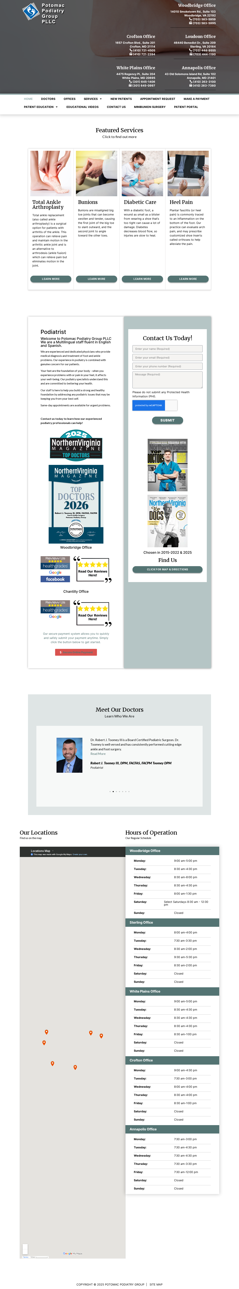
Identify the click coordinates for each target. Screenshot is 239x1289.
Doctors (48, 99)
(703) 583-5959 (204, 19)
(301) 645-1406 (143, 81)
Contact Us (116, 107)
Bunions (88, 202)
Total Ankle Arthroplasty (48, 204)
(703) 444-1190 (204, 54)
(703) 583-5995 (204, 23)
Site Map (156, 1284)
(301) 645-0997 (143, 85)
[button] (110, 791)
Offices (69, 99)
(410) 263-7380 (204, 85)
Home (28, 99)
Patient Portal (186, 107)
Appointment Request (157, 99)
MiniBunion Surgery (150, 107)
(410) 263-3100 (204, 81)
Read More (98, 754)
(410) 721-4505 (144, 50)
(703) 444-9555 (204, 50)
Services (91, 99)
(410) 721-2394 (143, 54)
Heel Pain (181, 202)
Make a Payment (197, 99)
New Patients (121, 99)
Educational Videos (82, 107)
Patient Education (39, 107)
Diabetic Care (140, 202)
